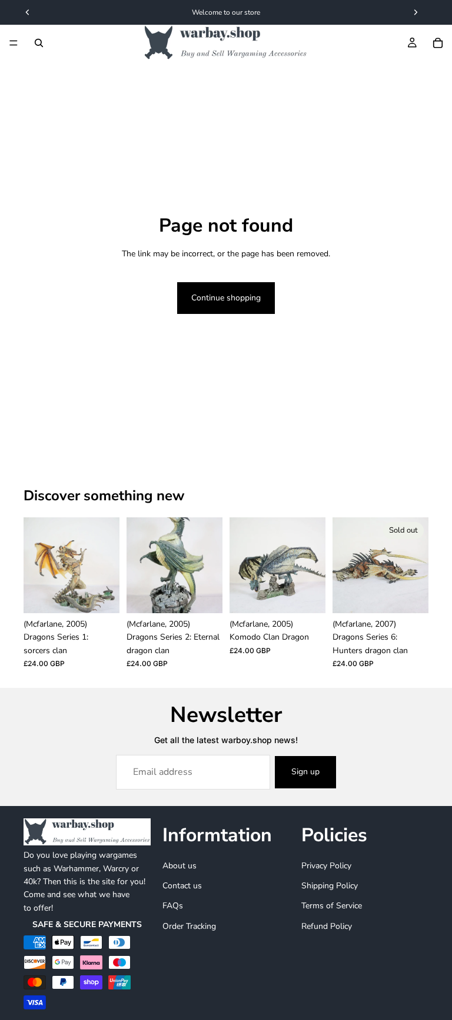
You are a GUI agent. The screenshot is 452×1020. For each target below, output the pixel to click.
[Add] (101, 595)
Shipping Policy (329, 885)
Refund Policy (326, 926)
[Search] (39, 43)
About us (179, 865)
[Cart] (438, 43)
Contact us (182, 885)
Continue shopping (226, 297)
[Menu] (13, 42)
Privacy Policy (326, 865)
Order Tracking (189, 926)
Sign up (305, 771)
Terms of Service (331, 906)
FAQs (172, 906)
